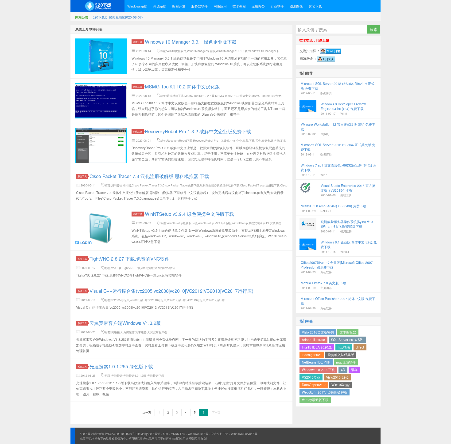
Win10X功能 (340, 384)
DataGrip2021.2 (314, 384)
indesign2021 (312, 354)
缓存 (354, 369)
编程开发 (178, 6)
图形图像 (296, 6)
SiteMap (141, 434)
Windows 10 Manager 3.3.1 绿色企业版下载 (191, 41)
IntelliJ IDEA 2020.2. (317, 347)
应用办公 (258, 6)
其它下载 (315, 6)
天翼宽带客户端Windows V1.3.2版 (125, 322)
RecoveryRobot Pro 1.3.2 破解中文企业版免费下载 (198, 131)
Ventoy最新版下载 (315, 399)
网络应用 (220, 6)
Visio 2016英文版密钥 (318, 332)
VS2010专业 (311, 377)
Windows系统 (137, 6)
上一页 (147, 412)
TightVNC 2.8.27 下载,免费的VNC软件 (129, 258)
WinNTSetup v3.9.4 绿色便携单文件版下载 (189, 213)
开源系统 (159, 6)
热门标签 (306, 321)
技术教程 (239, 6)
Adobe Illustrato (313, 339)
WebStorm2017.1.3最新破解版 (324, 392)
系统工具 (137, 42)
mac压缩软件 (346, 362)
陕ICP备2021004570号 (120, 434)
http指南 (344, 347)
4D (343, 369)
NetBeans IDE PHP (316, 362)
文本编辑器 (348, 332)
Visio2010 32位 (337, 377)
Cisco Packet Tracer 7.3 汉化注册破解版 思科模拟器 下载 (149, 176)
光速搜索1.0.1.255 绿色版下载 (121, 366)
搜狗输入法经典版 (341, 354)
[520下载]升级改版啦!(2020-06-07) (117, 17)
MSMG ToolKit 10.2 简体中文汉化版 (182, 86)
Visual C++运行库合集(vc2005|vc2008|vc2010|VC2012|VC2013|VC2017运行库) (171, 290)
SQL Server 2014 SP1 (347, 339)
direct (360, 347)
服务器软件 (199, 6)
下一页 (216, 412)
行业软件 (277, 6)
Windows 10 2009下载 (318, 369)
